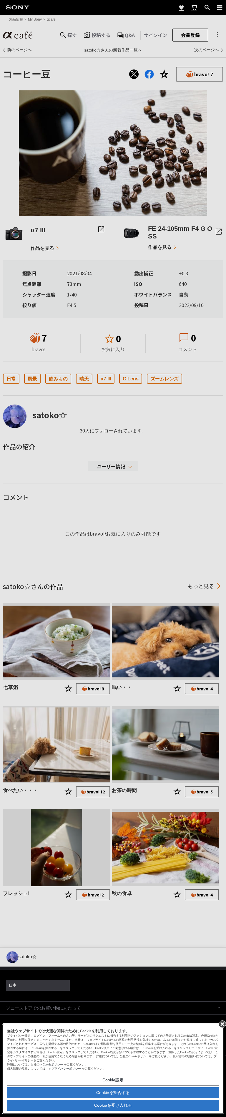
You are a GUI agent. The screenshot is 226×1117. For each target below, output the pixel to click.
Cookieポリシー (53, 1064)
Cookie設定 (113, 1080)
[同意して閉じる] (222, 1023)
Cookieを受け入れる (113, 1105)
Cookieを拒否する (113, 1092)
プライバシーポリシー (66, 1068)
